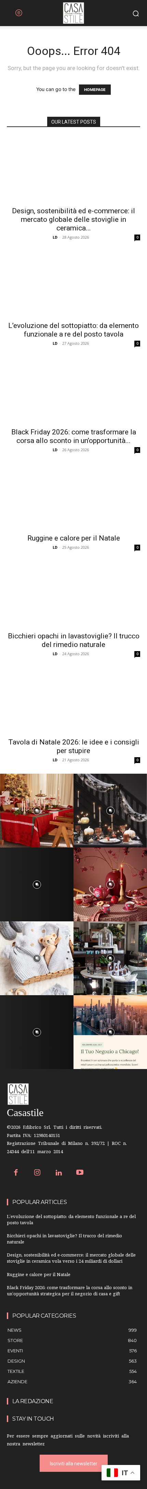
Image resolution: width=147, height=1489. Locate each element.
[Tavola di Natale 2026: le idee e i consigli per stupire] (73, 701)
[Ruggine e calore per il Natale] (73, 497)
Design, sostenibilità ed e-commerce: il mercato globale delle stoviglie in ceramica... (73, 219)
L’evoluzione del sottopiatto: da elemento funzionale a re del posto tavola (73, 329)
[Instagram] (37, 1173)
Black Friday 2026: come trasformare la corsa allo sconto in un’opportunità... (73, 436)
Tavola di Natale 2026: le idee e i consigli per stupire (73, 746)
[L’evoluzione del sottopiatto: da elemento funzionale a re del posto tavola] (73, 284)
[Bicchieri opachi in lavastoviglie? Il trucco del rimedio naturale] (73, 594)
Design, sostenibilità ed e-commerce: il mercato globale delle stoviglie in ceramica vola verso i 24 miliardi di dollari (71, 1259)
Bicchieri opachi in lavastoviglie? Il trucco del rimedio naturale (73, 640)
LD (55, 237)
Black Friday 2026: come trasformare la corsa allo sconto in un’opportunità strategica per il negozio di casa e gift (69, 1291)
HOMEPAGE (95, 89)
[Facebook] (16, 1173)
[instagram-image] (37, 811)
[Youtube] (80, 1173)
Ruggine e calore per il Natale (73, 538)
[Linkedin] (59, 1173)
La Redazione (32, 1401)
